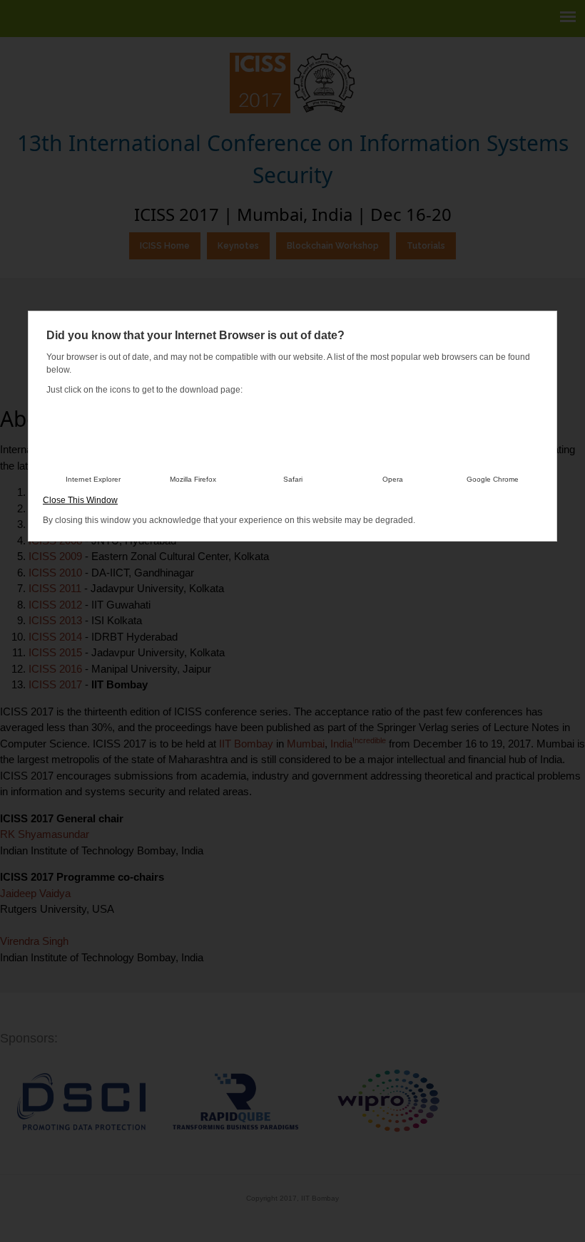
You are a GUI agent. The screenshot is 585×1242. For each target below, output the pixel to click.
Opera (392, 479)
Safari (292, 479)
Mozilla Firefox (193, 479)
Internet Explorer (93, 479)
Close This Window (80, 500)
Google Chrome (493, 479)
